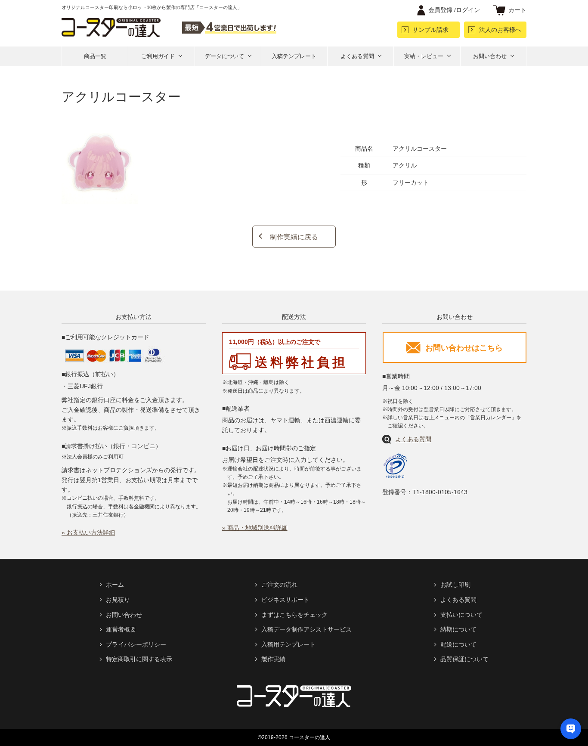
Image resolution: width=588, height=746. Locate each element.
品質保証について (464, 659)
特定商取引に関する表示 (139, 659)
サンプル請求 (430, 29)
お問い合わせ (490, 56)
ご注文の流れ (279, 584)
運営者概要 (121, 629)
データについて (224, 56)
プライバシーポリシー (136, 644)
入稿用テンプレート (288, 644)
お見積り (118, 599)
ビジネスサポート (285, 599)
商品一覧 (95, 56)
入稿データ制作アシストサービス (306, 629)
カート (517, 9)
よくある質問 (357, 56)
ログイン (454, 9)
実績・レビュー (423, 56)
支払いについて (461, 614)
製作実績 (273, 659)
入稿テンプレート (294, 56)
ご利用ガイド (158, 56)
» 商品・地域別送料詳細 (255, 527)
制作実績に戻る (294, 237)
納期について (458, 629)
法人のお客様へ (500, 29)
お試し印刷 (455, 584)
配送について (458, 644)
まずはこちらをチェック (294, 614)
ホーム (115, 584)
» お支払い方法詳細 (88, 532)
